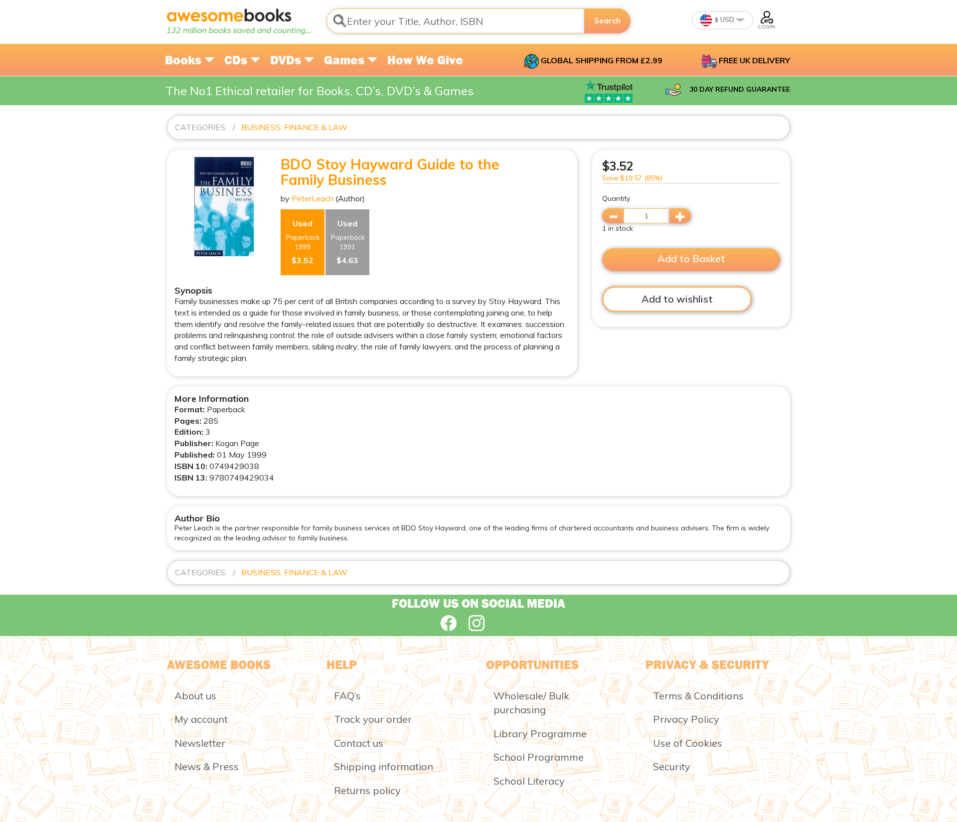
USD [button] (726, 19)
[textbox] (455, 20)
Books (184, 60)
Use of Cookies (687, 743)
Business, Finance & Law (294, 127)
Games (345, 60)
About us (195, 695)
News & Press (206, 766)
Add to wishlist (677, 299)
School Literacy (529, 781)
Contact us (358, 743)
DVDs (287, 60)
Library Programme (540, 733)
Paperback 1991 (348, 242)
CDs (237, 60)
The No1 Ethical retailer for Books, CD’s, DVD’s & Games (319, 90)
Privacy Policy (686, 719)
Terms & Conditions (698, 695)
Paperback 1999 (303, 242)
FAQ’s (347, 695)
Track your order (373, 719)
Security (671, 766)
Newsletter (199, 743)
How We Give (425, 60)
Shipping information (383, 766)
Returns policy (367, 790)
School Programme (538, 757)
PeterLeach (312, 198)
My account (201, 719)
